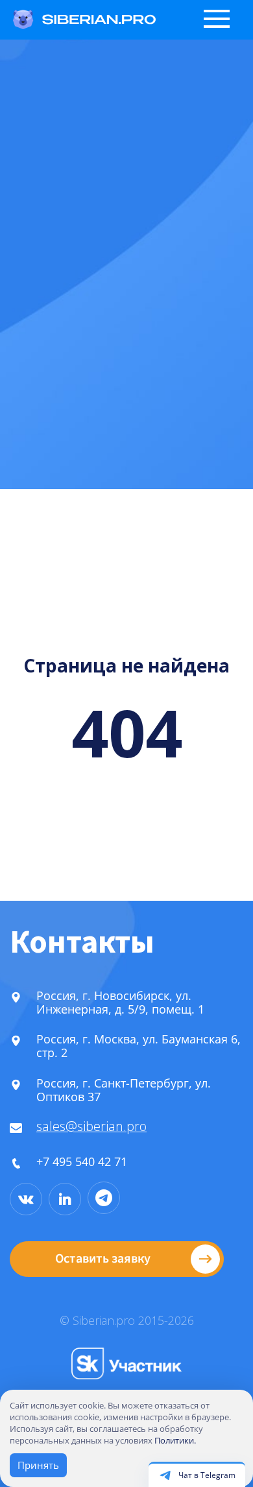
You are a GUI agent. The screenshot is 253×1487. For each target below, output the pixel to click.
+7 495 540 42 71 (81, 1161)
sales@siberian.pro (91, 1126)
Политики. (175, 1440)
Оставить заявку (103, 1259)
